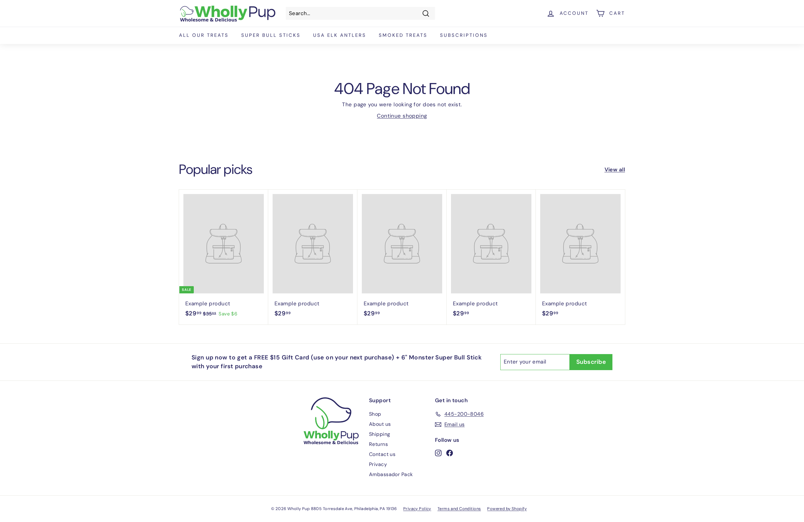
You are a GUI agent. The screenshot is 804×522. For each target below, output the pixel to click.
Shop (375, 414)
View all (615, 169)
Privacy (378, 464)
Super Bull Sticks (271, 35)
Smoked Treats (403, 35)
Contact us (382, 454)
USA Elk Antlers (339, 35)
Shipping (379, 434)
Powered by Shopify (507, 508)
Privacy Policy (417, 508)
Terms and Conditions (459, 508)
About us (380, 424)
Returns (378, 444)
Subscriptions (464, 35)
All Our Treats (204, 35)
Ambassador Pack (391, 474)
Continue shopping (402, 115)
